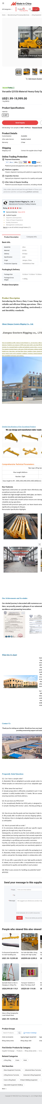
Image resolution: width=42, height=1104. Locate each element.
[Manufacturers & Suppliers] (21, 4)
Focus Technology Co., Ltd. (25, 1096)
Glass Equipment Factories (12, 1070)
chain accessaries (7, 1037)
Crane (17, 1060)
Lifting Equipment (36, 15)
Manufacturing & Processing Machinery (18, 15)
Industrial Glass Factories (33, 1070)
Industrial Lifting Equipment (32, 1075)
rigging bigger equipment (28, 1037)
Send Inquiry (20, 123)
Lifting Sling (7, 1060)
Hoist (25, 1060)
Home (3, 15)
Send (19, 918)
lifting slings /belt (26, 1041)
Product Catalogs (30, 1033)
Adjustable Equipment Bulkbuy (13, 1085)
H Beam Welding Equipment (29, 1080)
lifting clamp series (8, 1041)
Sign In (5, 227)
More (4, 1089)
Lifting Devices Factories (11, 1075)
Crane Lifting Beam (10, 1080)
